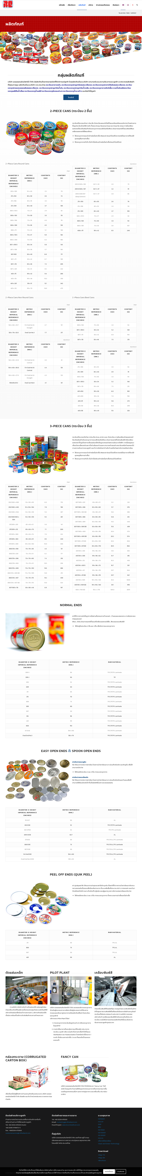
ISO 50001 (102, 1132)
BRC (99, 1127)
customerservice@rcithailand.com (18, 1133)
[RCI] (13, 5)
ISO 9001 (101, 1130)
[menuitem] (62, 5)
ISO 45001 (101, 1135)
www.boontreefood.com (71, 1125)
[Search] (137, 5)
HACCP (100, 1121)
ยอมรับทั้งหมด (109, 1172)
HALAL (100, 1138)
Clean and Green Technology (108, 1143)
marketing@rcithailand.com (67, 1122)
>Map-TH (101, 1155)
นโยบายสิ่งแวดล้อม (104, 1141)
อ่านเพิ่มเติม (120, 1172)
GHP (99, 1124)
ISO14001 (101, 1119)
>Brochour (102, 1160)
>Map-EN (101, 1157)
